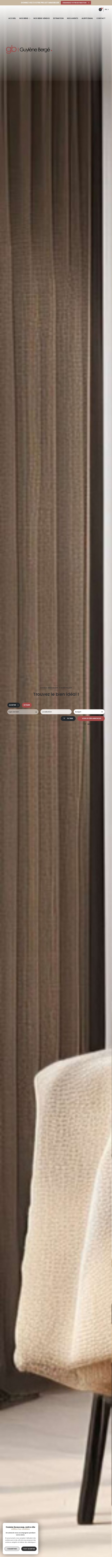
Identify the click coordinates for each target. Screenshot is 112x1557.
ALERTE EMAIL (87, 18)
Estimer (27, 705)
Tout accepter (29, 1549)
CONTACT (100, 18)
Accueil (12, 18)
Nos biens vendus (41, 18)
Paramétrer (12, 1549)
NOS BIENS (23, 18)
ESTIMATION (58, 18)
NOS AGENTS (72, 18)
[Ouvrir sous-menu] (30, 18)
